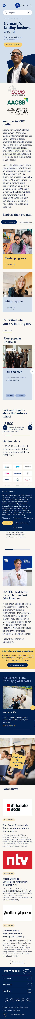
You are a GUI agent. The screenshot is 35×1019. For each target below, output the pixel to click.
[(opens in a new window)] (17, 807)
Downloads (16, 1010)
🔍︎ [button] (31, 5)
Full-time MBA (14, 371)
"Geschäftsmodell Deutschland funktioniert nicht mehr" (15, 882)
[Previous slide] (5, 427)
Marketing (18, 518)
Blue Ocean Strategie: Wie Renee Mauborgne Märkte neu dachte (16, 828)
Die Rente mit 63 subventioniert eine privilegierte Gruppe (12, 933)
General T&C (15, 1007)
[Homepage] (17, 5)
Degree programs (9, 222)
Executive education (25, 222)
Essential (7, 518)
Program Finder (7, 330)
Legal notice (6, 1007)
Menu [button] (4, 5)
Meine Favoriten (27, 5)
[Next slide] (32, 371)
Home (5, 18)
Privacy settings (7, 1010)
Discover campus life (9, 725)
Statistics (30, 518)
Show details (17, 527)
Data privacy (24, 1007)
